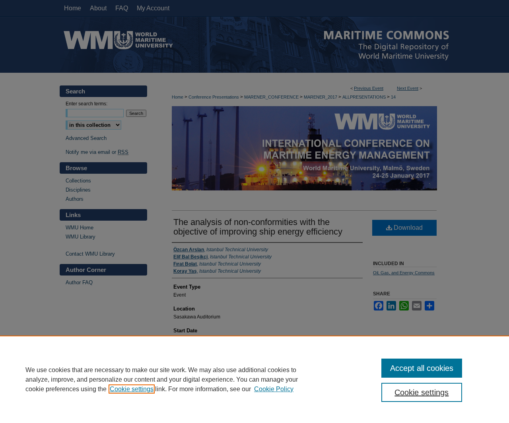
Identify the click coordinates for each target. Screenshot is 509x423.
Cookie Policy (273, 389)
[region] (254, 379)
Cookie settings (131, 389)
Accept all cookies (421, 368)
